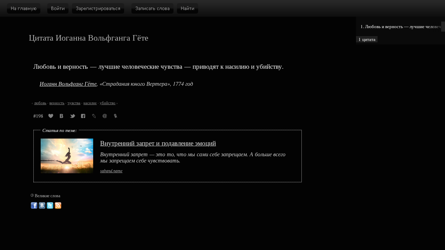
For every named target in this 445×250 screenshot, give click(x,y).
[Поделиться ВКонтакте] (61, 117)
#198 (38, 115)
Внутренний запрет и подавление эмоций (158, 143)
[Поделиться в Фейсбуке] (83, 117)
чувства (73, 102)
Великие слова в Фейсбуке (34, 205)
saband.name (111, 170)
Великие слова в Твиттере (50, 205)
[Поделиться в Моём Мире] (105, 117)
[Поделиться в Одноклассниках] (115, 117)
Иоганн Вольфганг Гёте (68, 83)
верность (56, 102)
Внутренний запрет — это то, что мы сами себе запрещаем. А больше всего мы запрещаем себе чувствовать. (192, 157)
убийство (107, 102)
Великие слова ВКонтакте (42, 205)
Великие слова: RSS (58, 205)
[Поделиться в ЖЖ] (94, 117)
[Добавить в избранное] (51, 117)
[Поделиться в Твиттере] (72, 117)
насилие (90, 102)
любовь (40, 102)
